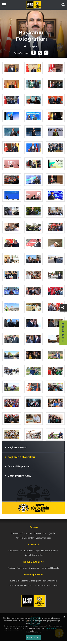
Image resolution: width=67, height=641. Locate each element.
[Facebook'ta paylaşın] (33, 53)
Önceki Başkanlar (19, 466)
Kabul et (33, 637)
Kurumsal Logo (32, 550)
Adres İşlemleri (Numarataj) (43, 580)
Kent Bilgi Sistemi (19, 580)
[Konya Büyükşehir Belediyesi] (33, 4)
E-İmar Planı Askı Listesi (46, 585)
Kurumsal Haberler (50, 568)
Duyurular (34, 568)
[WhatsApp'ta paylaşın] (46, 53)
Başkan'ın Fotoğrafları (45, 533)
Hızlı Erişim (63, 331)
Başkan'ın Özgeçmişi (21, 533)
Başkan (34, 46)
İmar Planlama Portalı (20, 585)
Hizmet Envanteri (50, 550)
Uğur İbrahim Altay (19, 475)
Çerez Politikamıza (53, 628)
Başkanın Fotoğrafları (21, 457)
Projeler (11, 568)
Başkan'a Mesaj (17, 447)
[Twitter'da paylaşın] (40, 53)
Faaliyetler (22, 568)
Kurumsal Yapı (15, 550)
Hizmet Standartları (33, 555)
